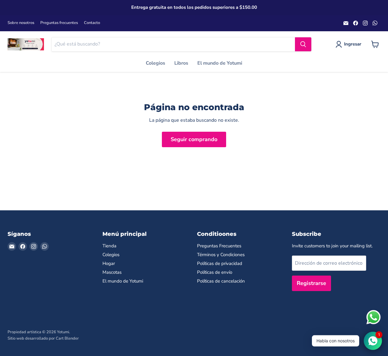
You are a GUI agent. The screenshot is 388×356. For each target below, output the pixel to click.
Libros (181, 63)
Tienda (109, 246)
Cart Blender (67, 338)
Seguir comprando (194, 139)
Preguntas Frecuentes (219, 246)
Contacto (92, 23)
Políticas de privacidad (219, 263)
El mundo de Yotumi (219, 63)
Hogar (108, 263)
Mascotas (112, 272)
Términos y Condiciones (221, 255)
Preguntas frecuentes (59, 23)
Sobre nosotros (21, 23)
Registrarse (311, 283)
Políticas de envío (214, 272)
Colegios (155, 63)
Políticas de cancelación (221, 281)
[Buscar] (303, 44)
